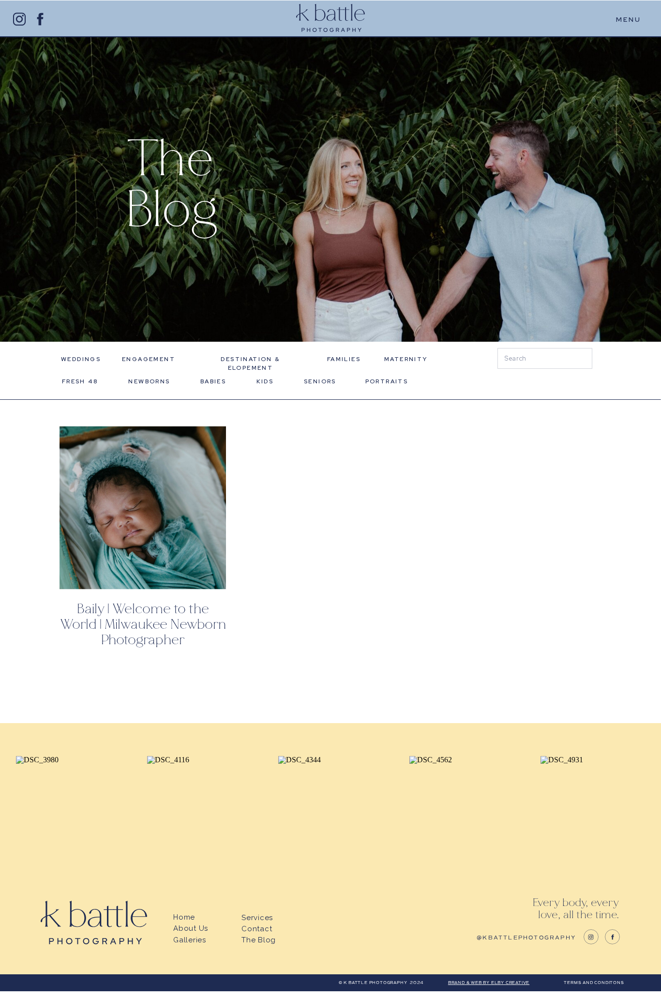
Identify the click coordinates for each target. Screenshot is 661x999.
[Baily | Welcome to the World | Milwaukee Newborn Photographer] (143, 507)
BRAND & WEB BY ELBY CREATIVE (488, 982)
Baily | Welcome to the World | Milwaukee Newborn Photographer (143, 624)
